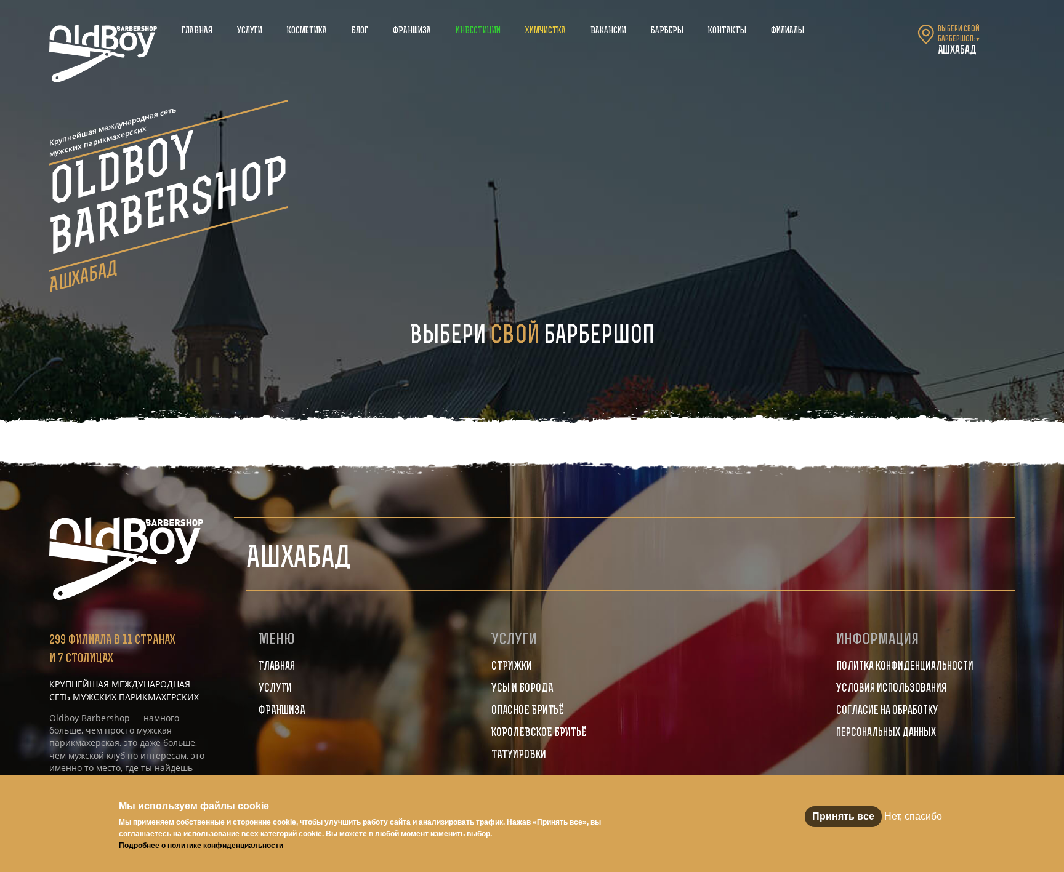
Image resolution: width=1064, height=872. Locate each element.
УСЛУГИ (275, 689)
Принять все (843, 816)
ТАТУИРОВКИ (518, 755)
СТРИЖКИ (511, 667)
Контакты (727, 31)
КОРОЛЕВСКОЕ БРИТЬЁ (539, 733)
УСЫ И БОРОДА (522, 689)
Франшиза (412, 31)
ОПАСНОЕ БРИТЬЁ (527, 711)
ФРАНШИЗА (282, 711)
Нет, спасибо (913, 816)
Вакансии (608, 31)
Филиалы (787, 31)
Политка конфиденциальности (904, 667)
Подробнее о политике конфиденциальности (201, 845)
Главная (197, 31)
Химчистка (545, 31)
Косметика (307, 31)
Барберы (667, 31)
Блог (360, 31)
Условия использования (891, 689)
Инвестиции (478, 31)
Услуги (249, 31)
